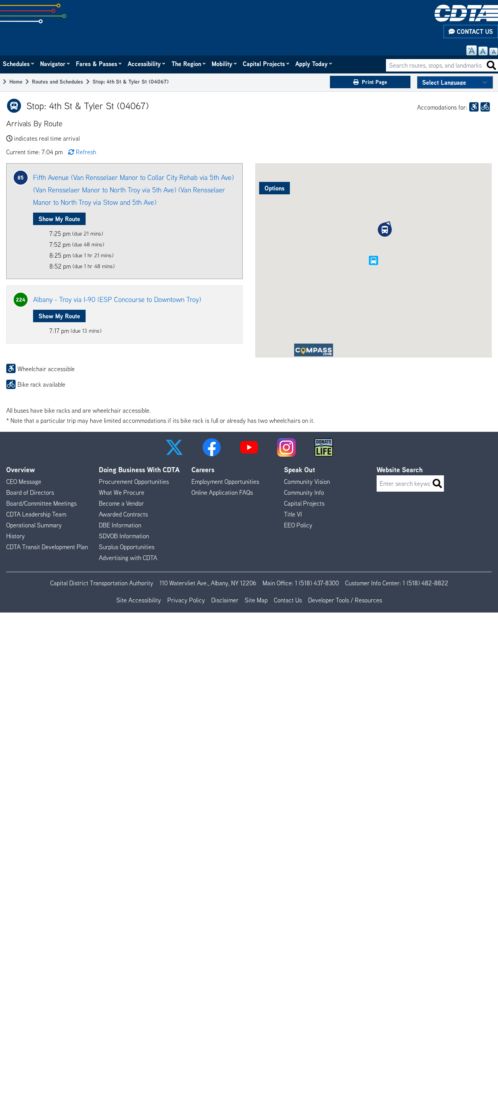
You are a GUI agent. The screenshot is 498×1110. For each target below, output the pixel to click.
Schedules (16, 63)
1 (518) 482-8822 (425, 583)
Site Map (256, 600)
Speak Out (299, 470)
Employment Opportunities (225, 481)
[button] (385, 230)
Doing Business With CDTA (139, 470)
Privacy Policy (186, 600)
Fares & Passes (97, 63)
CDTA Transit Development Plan (47, 547)
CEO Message (23, 481)
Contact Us (474, 31)
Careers (202, 470)
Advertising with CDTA (128, 558)
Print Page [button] (374, 82)
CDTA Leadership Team (36, 514)
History (15, 536)
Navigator (53, 63)
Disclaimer (224, 600)
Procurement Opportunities (134, 481)
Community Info (304, 492)
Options (274, 188)
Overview (20, 470)
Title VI (293, 514)
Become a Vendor (121, 503)
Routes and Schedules (57, 81)
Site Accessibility (138, 600)
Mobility (222, 63)
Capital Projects (264, 63)
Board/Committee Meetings (41, 503)
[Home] (466, 13)
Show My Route (59, 219)
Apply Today (311, 63)
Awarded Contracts (123, 514)
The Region (187, 63)
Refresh (86, 152)
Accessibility (144, 63)
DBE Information (120, 525)
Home (16, 81)
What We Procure (121, 492)
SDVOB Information (124, 536)
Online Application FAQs (222, 492)
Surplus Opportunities (126, 547)
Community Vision (307, 481)
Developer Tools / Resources (345, 600)
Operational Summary (34, 525)
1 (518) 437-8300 (317, 583)
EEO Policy (298, 525)
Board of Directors (30, 492)
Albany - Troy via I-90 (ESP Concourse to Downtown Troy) (117, 299)
